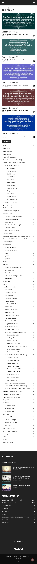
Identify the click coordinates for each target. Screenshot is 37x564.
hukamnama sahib (10, 247)
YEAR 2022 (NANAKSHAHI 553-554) (16, 355)
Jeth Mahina (10, 179)
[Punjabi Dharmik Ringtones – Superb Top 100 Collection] (6, 478)
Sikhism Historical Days (14, 352)
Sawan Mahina (11, 196)
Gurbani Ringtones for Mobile (22, 485)
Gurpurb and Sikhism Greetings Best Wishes (16, 236)
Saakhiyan (6, 403)
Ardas (5, 146)
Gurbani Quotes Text (11, 219)
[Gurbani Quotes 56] (18, 47)
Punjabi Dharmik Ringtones (11, 397)
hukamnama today (11, 250)
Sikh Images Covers (9, 428)
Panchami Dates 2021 (14, 343)
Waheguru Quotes (8, 442)
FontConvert (26, 556)
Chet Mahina (11, 174)
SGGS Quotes (9, 222)
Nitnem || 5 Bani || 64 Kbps (12, 394)
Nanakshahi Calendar (9, 287)
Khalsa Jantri (11, 338)
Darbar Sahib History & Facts (14, 267)
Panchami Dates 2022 (14, 369)
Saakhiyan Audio (10, 405)
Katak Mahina (11, 182)
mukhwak (8, 253)
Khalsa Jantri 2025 (10, 304)
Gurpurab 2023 (9, 295)
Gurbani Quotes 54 (10, 108)
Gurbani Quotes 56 (10, 57)
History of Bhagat (10, 420)
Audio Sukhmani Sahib (10, 157)
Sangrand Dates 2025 (11, 326)
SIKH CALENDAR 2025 (12, 329)
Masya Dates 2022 (13, 366)
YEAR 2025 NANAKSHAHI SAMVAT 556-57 (18, 389)
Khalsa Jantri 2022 (12, 363)
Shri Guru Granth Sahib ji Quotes (15, 225)
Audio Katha (7, 148)
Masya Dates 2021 (13, 341)
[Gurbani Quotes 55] (18, 72)
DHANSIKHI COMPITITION (11, 202)
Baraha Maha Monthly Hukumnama (14, 163)
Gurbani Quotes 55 (10, 82)
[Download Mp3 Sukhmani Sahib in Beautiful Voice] (6, 469)
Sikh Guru (8, 425)
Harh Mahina (11, 177)
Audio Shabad (7, 154)
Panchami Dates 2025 (12, 315)
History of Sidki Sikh (11, 422)
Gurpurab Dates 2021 (13, 335)
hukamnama (7, 244)
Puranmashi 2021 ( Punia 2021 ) (17, 346)
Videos (5, 439)
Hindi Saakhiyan (8, 242)
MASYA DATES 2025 (11, 309)
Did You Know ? (10, 270)
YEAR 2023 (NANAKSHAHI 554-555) (16, 383)
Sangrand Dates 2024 (11, 324)
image (5, 261)
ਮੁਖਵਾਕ (7, 256)
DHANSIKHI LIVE (8, 205)
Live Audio (6, 284)
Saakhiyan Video (10, 411)
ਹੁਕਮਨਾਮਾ (7, 259)
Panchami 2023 (10, 312)
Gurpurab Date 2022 (13, 360)
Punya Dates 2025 (10, 318)
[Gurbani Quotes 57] (18, 21)
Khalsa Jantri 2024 (10, 301)
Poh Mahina (10, 194)
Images (5, 264)
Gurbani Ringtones (8, 233)
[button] (3, 2)
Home (3, 7)
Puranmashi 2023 (10, 321)
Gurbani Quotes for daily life (13, 216)
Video (4, 437)
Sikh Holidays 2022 (12, 380)
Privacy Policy (18, 558)
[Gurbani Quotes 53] (18, 123)
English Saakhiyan (8, 208)
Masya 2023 (9, 307)
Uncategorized (7, 434)
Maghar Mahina (12, 188)
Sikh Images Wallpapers (10, 431)
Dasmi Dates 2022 (12, 357)
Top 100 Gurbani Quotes (12, 230)
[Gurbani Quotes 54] (18, 97)
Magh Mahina (11, 185)
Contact (15, 556)
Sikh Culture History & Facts (13, 276)
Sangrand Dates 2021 (13, 349)
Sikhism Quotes (10, 228)
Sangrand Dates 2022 (13, 374)
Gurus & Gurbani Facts (12, 273)
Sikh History (6, 414)
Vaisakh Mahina (12, 199)
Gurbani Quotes (8, 213)
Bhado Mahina (11, 171)
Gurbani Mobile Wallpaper (11, 211)
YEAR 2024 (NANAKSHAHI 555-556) (16, 386)
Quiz (20, 556)
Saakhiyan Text (9, 408)
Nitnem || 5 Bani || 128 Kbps (12, 391)
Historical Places (10, 417)
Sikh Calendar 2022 (13, 377)
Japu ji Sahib (6, 281)
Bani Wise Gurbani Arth (10, 160)
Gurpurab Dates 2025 (11, 298)
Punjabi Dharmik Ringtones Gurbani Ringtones (15, 34)
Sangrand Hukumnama (12, 165)
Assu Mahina (11, 168)
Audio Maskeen (8, 151)
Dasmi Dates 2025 (11, 292)
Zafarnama (8, 278)
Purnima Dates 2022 (13, 372)
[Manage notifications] (32, 559)
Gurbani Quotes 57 (10, 32)
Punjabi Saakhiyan (8, 400)
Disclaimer (8, 556)
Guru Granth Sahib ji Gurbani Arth (13, 239)
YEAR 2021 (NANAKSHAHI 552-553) (16, 332)
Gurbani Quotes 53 (10, 133)
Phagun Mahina (12, 191)
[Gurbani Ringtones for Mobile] (6, 487)
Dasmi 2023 (8, 290)
